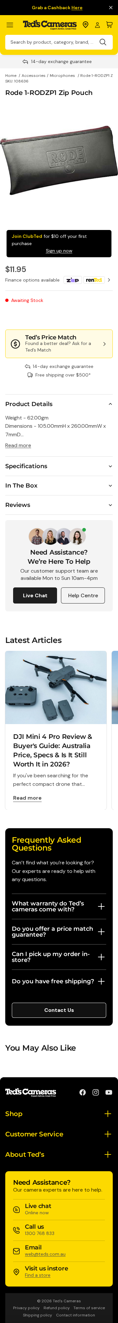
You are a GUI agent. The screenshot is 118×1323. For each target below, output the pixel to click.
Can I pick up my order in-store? (51, 957)
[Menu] (12, 25)
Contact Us (59, 1010)
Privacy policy (26, 1308)
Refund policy (57, 1308)
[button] (91, 316)
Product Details (28, 404)
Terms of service (89, 1308)
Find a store (37, 1275)
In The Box (21, 485)
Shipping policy (37, 1315)
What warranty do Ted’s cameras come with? (48, 906)
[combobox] (59, 42)
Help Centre (83, 595)
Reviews (17, 505)
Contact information (75, 1315)
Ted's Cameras (67, 1301)
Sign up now (59, 251)
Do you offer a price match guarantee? (52, 931)
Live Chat (35, 595)
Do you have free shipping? (53, 981)
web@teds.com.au (45, 1254)
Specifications (26, 466)
